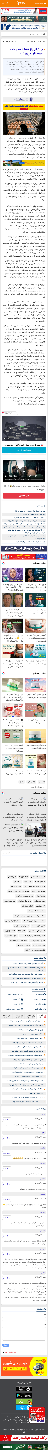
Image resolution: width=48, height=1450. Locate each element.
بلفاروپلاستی (12, 876)
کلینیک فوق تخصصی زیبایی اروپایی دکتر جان (29, 916)
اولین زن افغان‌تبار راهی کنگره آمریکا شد (31, 1030)
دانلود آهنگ (40, 896)
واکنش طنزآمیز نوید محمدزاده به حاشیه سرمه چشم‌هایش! (24, 1055)
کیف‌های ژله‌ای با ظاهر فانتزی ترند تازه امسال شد (27, 1068)
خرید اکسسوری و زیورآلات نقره (34, 886)
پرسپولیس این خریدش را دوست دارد (31, 1064)
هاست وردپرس (9, 930)
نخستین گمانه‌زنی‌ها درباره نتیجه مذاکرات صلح (27, 982)
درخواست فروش (24, 450)
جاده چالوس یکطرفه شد (36, 1093)
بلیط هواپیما (23, 876)
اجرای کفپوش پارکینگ (37, 940)
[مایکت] (24, 1408)
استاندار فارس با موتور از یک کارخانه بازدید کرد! (28, 1047)
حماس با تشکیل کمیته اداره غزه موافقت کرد (28, 978)
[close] (2, 1433)
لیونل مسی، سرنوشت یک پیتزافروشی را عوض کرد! (28, 1043)
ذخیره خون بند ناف (38, 925)
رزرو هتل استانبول (24, 901)
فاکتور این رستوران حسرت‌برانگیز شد (31, 1034)
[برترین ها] (21, 3)
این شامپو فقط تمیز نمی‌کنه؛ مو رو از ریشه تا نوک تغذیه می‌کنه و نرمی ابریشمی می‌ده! (26, 531)
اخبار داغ (29, 1016)
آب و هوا (16, 999)
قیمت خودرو (38, 999)
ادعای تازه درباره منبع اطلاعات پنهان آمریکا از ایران (28, 1060)
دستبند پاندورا (16, 886)
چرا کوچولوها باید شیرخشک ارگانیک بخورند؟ (30, 541)
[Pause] (4, 438)
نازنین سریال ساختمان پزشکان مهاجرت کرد (29, 1038)
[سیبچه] (24, 1389)
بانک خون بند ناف (39, 945)
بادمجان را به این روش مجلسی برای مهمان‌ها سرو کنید (25, 1021)
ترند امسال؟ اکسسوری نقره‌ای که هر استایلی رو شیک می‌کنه (24, 524)
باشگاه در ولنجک (27, 906)
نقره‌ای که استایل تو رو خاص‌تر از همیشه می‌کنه (29, 517)
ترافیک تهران (38, 1004)
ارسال (6, 1345)
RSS (17, 1422)
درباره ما (10, 1417)
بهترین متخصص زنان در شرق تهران (32, 935)
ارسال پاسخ (6, 1119)
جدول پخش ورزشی (13, 1009)
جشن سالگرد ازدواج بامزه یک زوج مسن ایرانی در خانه (25, 1025)
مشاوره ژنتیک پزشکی (12, 920)
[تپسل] (3, 413)
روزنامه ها (39, 994)
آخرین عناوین (40, 1016)
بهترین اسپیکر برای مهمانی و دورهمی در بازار (30, 511)
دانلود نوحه (21, 930)
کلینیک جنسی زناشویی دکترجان (34, 920)
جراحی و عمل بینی (23, 945)
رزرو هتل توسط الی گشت (24, 896)
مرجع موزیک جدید (38, 891)
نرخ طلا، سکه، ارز (14, 994)
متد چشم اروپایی (9, 901)
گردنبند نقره (17, 881)
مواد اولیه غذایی (39, 901)
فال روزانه (17, 1004)
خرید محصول (24, 495)
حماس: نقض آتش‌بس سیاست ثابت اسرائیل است (26, 974)
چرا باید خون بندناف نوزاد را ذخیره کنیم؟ (31, 514)
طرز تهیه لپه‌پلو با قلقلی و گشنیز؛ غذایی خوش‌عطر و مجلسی (25, 1080)
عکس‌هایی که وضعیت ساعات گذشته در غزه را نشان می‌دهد (25, 969)
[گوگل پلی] (24, 1396)
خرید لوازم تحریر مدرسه (18, 940)
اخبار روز (28, 1417)
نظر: (44, 1324)
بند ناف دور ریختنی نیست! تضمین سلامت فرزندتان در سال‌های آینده (26, 537)
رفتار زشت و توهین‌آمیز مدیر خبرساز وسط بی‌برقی (27, 1089)
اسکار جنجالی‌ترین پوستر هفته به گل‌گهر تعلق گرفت (27, 1072)
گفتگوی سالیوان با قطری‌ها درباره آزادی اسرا (28, 963)
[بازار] (24, 1402)
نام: (45, 1314)
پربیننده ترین (17, 1016)
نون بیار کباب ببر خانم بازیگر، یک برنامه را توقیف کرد (27, 1051)
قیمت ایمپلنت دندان (38, 876)
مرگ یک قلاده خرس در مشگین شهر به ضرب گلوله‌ (28, 1101)
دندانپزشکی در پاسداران (37, 930)
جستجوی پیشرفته (26, 1422)
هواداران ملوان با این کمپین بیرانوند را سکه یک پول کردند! (25, 1085)
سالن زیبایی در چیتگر (21, 925)
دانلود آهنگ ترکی (11, 935)
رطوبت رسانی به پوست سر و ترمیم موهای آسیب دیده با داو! (24, 527)
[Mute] (8, 438)
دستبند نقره (28, 881)
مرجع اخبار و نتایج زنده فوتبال (18, 891)
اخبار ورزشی (19, 1417)
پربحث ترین (5, 1016)
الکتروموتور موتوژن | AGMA (35, 950)
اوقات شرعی (38, 1009)
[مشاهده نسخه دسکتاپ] (3, 3)
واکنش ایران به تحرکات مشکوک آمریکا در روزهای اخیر (27, 1097)
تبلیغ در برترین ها (18, 1419)
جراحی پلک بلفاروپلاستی (36, 911)
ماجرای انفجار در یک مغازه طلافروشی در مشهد (29, 1076)
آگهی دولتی (7, 1419)
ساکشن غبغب (40, 881)
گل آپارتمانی (40, 906)
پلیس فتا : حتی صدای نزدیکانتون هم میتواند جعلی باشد (26, 520)
